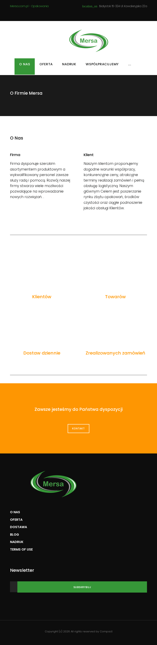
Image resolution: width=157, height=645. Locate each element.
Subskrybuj (82, 587)
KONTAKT (78, 428)
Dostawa (18, 527)
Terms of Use (21, 549)
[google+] (89, 14)
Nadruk (69, 64)
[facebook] (74, 14)
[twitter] (81, 14)
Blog (14, 534)
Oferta (46, 64)
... (129, 64)
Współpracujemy (102, 64)
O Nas (24, 64)
